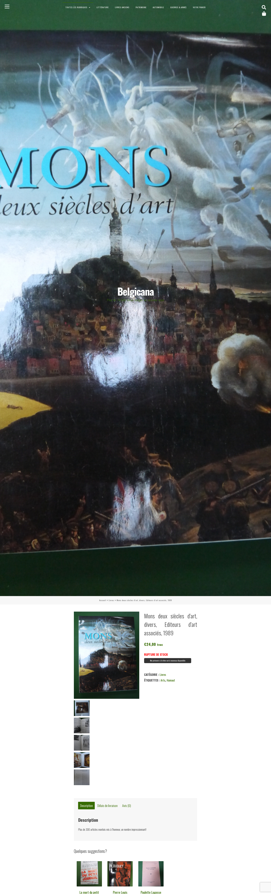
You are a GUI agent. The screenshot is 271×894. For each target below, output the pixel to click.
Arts (163, 680)
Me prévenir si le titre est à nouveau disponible (167, 660)
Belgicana (135, 291)
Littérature (103, 7)
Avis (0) (126, 805)
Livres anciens (122, 7)
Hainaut (171, 680)
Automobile (158, 7)
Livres (111, 600)
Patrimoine (141, 7)
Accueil (102, 600)
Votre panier (199, 7)
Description (86, 805)
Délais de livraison (107, 805)
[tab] (86, 805)
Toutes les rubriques (76, 7)
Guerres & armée (178, 7)
